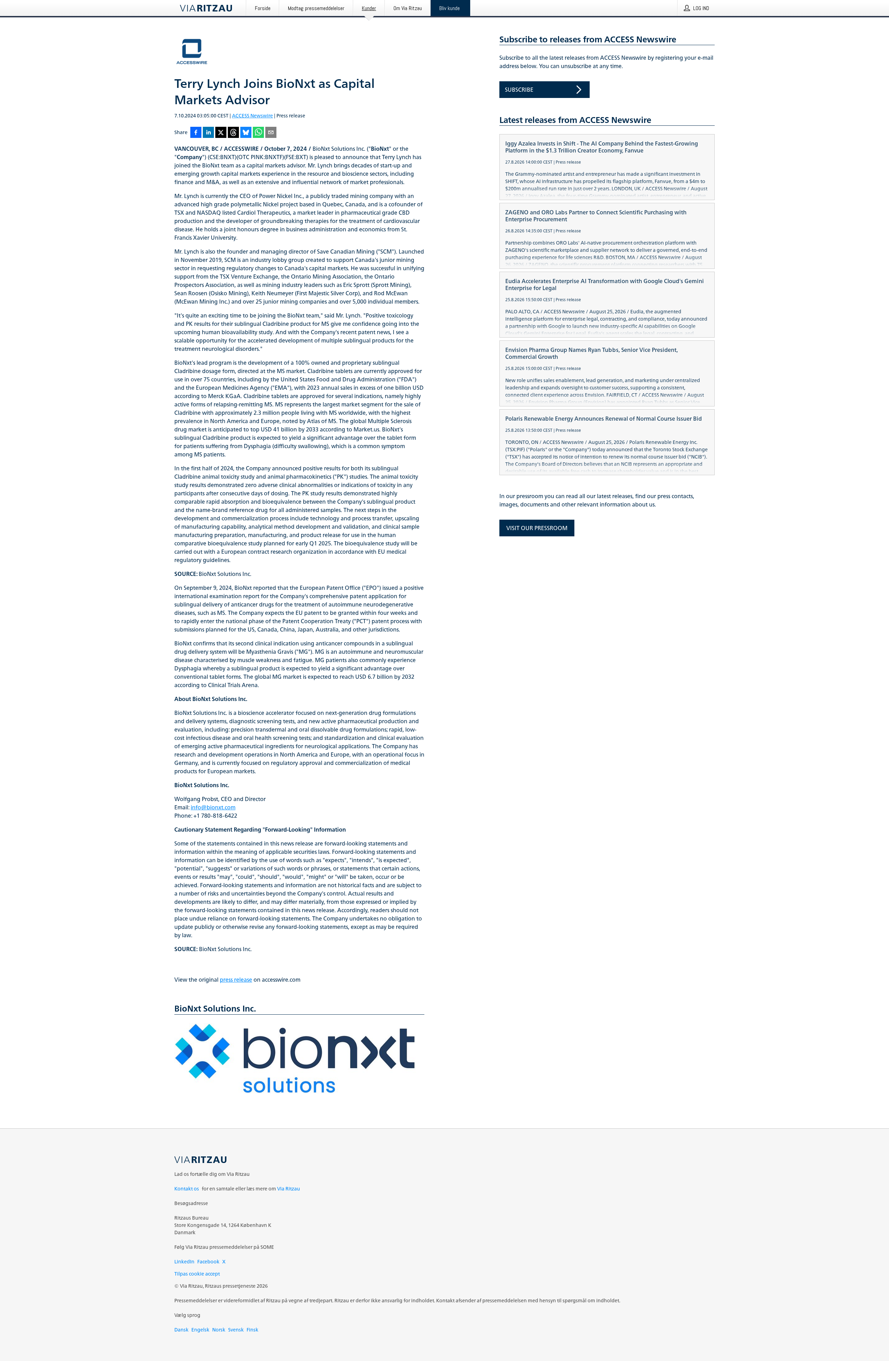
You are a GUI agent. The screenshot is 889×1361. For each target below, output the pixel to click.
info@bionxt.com (213, 807)
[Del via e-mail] (270, 133)
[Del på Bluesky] (245, 133)
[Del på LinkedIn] (208, 133)
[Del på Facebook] (195, 133)
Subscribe (519, 89)
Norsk (218, 1329)
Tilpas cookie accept (197, 1273)
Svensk (236, 1329)
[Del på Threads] (233, 133)
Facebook (208, 1261)
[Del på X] (220, 133)
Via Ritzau (288, 1188)
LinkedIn (184, 1261)
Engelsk (200, 1329)
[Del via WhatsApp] (258, 133)
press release (236, 979)
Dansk (181, 1329)
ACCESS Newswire (252, 115)
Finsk (252, 1329)
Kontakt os (186, 1188)
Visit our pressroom (536, 528)
